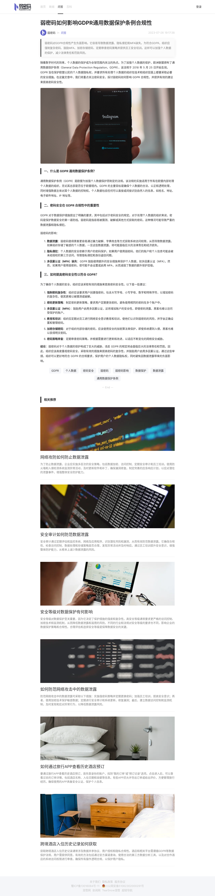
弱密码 (51, 32)
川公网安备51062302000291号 (124, 886)
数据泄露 (158, 370)
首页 (43, 6)
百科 (69, 6)
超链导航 (127, 890)
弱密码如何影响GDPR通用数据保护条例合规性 (96, 23)
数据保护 (140, 370)
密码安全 (88, 370)
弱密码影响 (122, 370)
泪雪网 (87, 890)
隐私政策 (107, 881)
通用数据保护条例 (107, 378)
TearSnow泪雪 (111, 890)
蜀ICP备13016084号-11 (85, 886)
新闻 (51, 6)
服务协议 (120, 881)
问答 (60, 6)
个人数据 (71, 370)
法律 (135, 245)
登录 (199, 6)
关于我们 (95, 881)
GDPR (55, 370)
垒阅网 (96, 890)
